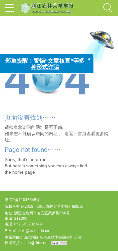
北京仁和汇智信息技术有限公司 (47, 237)
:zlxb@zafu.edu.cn (33, 231)
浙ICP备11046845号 (22, 200)
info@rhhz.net (36, 243)
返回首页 (78, 133)
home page (23, 172)
